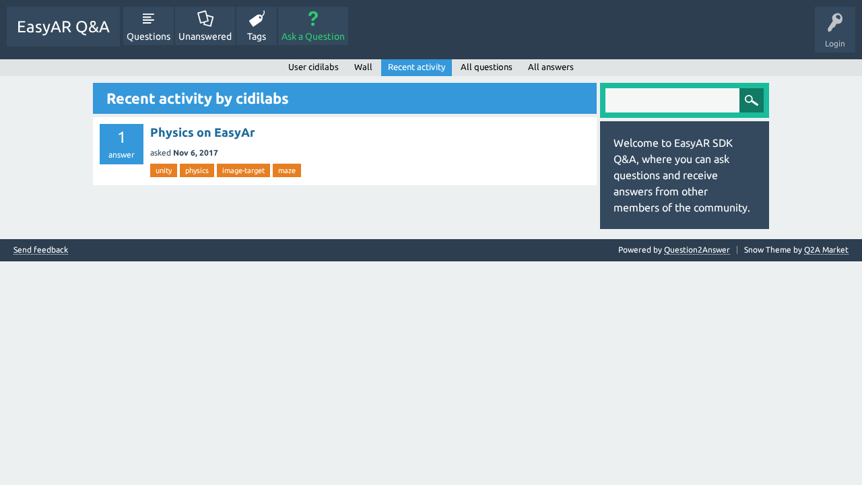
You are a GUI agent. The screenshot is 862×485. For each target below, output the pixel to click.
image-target (243, 170)
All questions (486, 66)
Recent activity (416, 66)
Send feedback (40, 250)
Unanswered (205, 36)
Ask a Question (313, 36)
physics (197, 170)
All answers (551, 66)
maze (287, 170)
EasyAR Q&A (63, 27)
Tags (256, 36)
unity (164, 170)
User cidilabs (313, 66)
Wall (363, 66)
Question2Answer (697, 249)
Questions (148, 36)
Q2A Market (826, 249)
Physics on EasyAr (202, 132)
